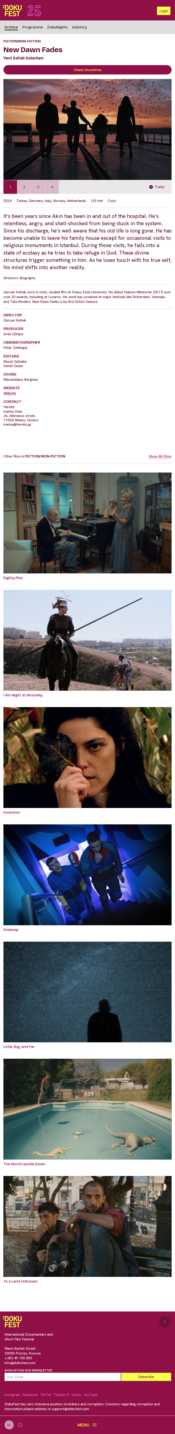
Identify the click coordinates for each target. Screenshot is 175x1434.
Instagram (12, 1394)
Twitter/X (61, 1394)
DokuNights (57, 27)
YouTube (90, 1394)
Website (9, 393)
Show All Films (160, 456)
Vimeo (76, 1394)
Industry (79, 27)
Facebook (30, 1394)
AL (9, 1425)
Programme (32, 27)
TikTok (45, 1394)
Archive (11, 27)
